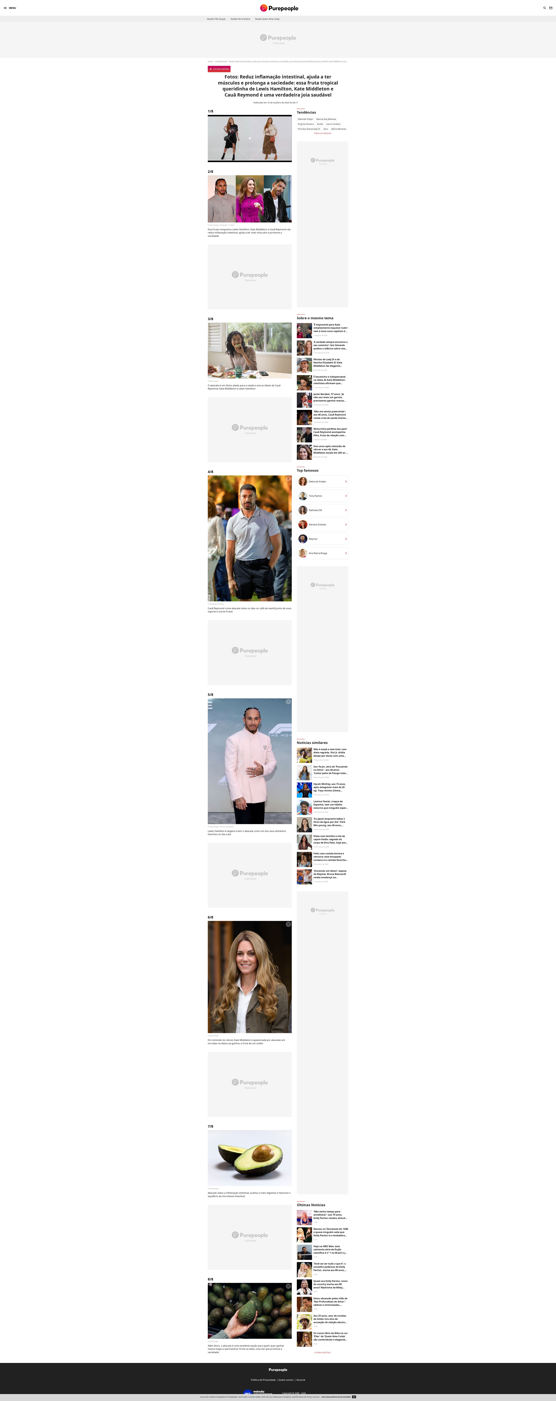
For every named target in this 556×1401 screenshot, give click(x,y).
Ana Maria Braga (318, 553)
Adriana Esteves (317, 524)
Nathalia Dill (315, 510)
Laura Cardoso (333, 124)
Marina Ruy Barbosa (326, 119)
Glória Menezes (338, 129)
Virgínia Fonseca (306, 124)
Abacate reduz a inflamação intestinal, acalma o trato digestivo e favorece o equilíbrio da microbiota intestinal (249, 1194)
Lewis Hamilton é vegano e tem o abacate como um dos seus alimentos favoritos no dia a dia (247, 832)
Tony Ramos (315, 495)
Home (210, 61)
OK (354, 1397)
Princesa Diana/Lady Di (309, 129)
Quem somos (286, 1379)
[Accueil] (279, 8)
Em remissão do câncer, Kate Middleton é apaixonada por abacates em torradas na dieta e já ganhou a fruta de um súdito (246, 1041)
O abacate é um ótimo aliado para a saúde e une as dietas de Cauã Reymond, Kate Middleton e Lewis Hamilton (244, 387)
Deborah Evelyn (305, 119)
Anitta (320, 124)
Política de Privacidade (263, 1379)
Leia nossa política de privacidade (336, 1397)
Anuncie (300, 1379)
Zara (325, 129)
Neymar (313, 538)
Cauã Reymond (221, 61)
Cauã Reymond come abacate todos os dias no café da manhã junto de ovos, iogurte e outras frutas (250, 610)
